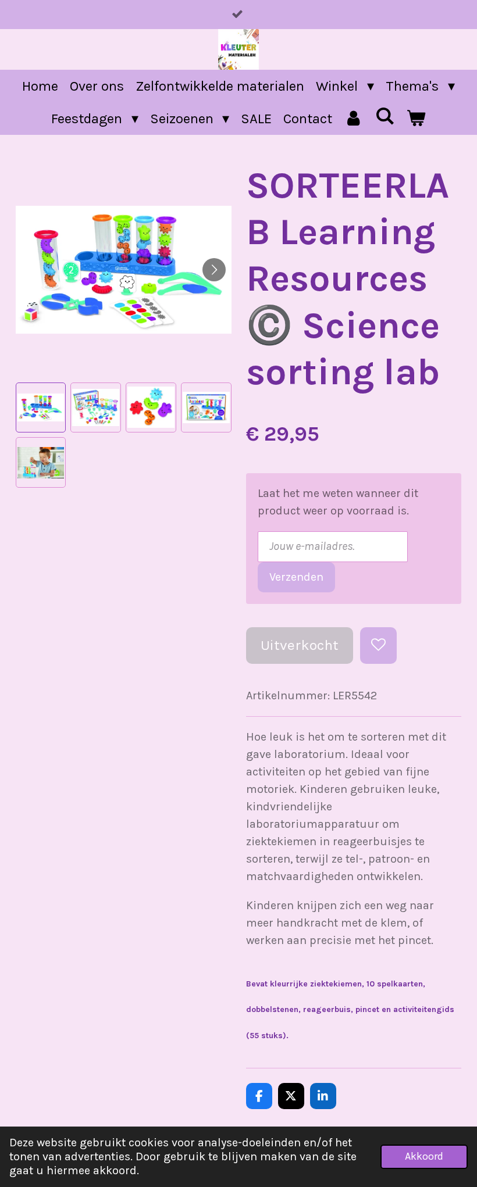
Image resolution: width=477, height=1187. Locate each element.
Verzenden (296, 577)
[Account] (353, 118)
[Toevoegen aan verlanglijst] (378, 645)
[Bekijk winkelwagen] (416, 118)
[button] (41, 407)
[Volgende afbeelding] (214, 269)
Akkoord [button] (424, 1156)
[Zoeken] (385, 116)
